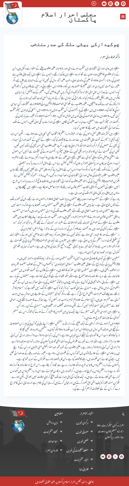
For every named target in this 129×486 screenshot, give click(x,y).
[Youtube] (104, 3)
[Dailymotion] (110, 3)
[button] (123, 16)
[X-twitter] (117, 3)
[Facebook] (123, 3)
